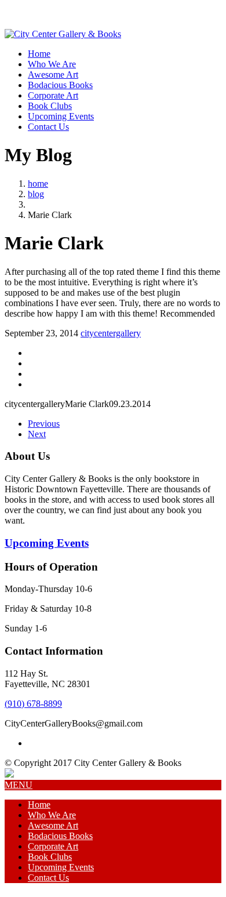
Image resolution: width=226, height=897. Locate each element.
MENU (18, 785)
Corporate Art (53, 95)
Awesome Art (53, 74)
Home (39, 54)
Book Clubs (50, 106)
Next (37, 434)
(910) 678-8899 (33, 704)
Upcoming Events (61, 116)
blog (36, 194)
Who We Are (52, 64)
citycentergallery (111, 333)
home (38, 183)
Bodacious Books (60, 85)
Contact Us (48, 127)
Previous (44, 423)
